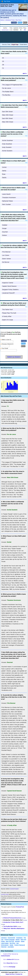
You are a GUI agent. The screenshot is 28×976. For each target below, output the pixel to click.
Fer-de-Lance (6, 88)
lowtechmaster (5, 29)
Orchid (4, 167)
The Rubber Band (7, 91)
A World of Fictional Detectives (12, 918)
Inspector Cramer (7, 283)
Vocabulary (19, 938)
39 (3, 65)
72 (3, 68)
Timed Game (23, 44)
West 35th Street (7, 122)
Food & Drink (11, 938)
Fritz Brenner (6, 252)
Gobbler (4, 225)
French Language (9, 939)
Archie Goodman (7, 140)
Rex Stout (12, 943)
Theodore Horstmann (9, 197)
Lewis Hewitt (6, 194)
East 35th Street (7, 111)
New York (23, 939)
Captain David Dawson (9, 286)
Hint (26, 53)
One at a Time (6, 44)
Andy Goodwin (7, 147)
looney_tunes (5, 894)
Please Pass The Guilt (9, 313)
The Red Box (6, 95)
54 (3, 58)
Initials (3, 941)
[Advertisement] (14, 37)
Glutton (4, 235)
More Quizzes (10, 963)
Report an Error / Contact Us (14, 974)
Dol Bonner (5, 262)
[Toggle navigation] (25, 1)
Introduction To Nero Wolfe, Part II (13, 922)
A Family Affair (6, 316)
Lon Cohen (5, 255)
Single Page (14, 44)
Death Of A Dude (7, 320)
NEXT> (25, 73)
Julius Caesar (5, 943)
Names (18, 939)
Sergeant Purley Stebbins (10, 289)
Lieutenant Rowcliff (8, 293)
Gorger (4, 228)
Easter (11, 945)
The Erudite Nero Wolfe (10, 926)
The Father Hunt (7, 309)
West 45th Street (7, 115)
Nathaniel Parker (7, 201)
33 (3, 61)
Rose (3, 174)
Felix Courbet (6, 204)
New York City (10, 941)
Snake (22, 941)
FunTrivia (9, 966)
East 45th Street (7, 118)
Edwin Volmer (6, 258)
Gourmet (5, 232)
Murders (17, 941)
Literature (4, 938)
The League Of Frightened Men (12, 85)
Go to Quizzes (11, 959)
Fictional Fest (20, 907)
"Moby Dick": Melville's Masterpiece (13, 928)
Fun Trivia (6, 1)
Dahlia (4, 171)
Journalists (10, 947)
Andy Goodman (7, 144)
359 (25, 29)
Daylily (4, 177)
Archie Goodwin (7, 151)
